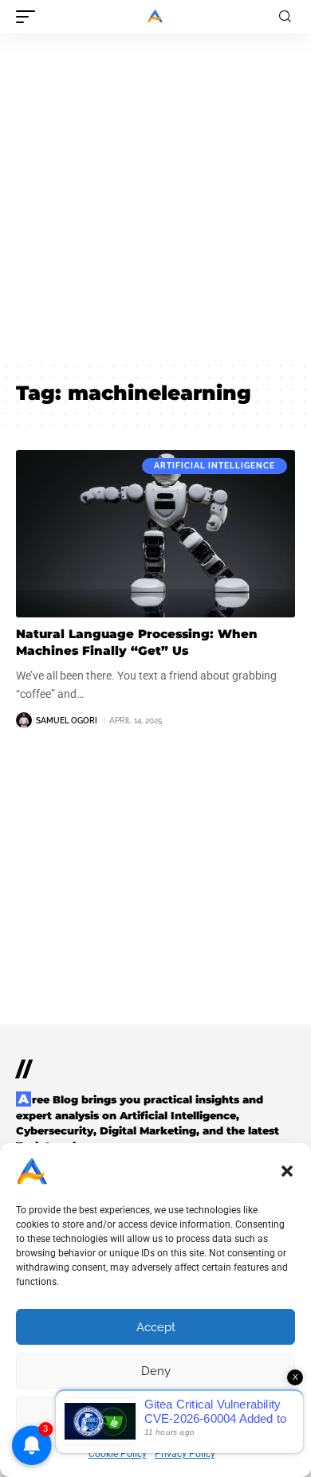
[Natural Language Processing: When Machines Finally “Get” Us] (155, 533)
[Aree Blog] (155, 16)
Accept (155, 1327)
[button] (287, 1171)
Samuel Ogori (66, 720)
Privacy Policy (185, 1453)
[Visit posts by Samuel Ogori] (24, 720)
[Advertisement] (155, 196)
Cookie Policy (118, 1453)
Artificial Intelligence (214, 465)
